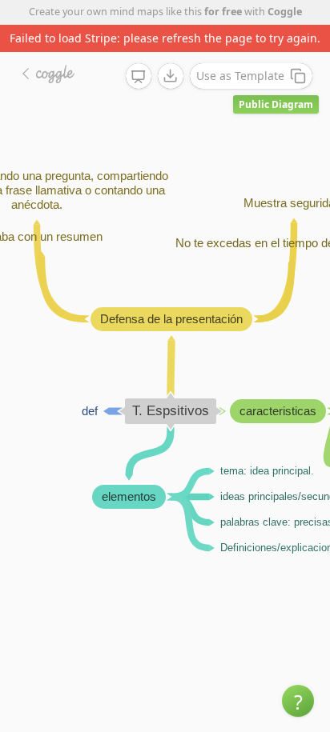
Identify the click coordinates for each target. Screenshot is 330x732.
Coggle (285, 11)
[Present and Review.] (138, 77)
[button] (298, 701)
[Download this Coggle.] (170, 76)
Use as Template (240, 75)
